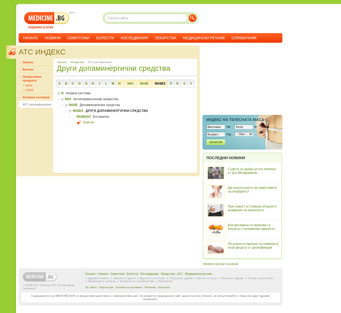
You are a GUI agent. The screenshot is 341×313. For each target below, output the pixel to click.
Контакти (164, 287)
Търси (192, 18)
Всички (28, 69)
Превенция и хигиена (102, 281)
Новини (53, 38)
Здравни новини (98, 278)
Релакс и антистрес (260, 278)
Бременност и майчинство (137, 281)
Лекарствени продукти (32, 78)
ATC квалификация (37, 104)
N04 (130, 83)
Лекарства (165, 38)
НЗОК (29, 90)
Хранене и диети (124, 278)
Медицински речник (204, 38)
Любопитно (166, 281)
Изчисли (215, 142)
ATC (180, 273)
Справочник (244, 38)
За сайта (91, 287)
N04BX (160, 83)
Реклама (150, 287)
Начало (30, 38)
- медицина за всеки (47, 20)
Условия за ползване (129, 287)
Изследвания (134, 38)
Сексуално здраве (181, 278)
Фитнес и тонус (207, 278)
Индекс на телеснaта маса (235, 120)
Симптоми (78, 38)
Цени (28, 85)
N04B (144, 83)
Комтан (88, 122)
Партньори (106, 287)
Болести (105, 38)
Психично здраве (232, 278)
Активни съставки (36, 97)
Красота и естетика (152, 278)
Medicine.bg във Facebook (220, 263)
